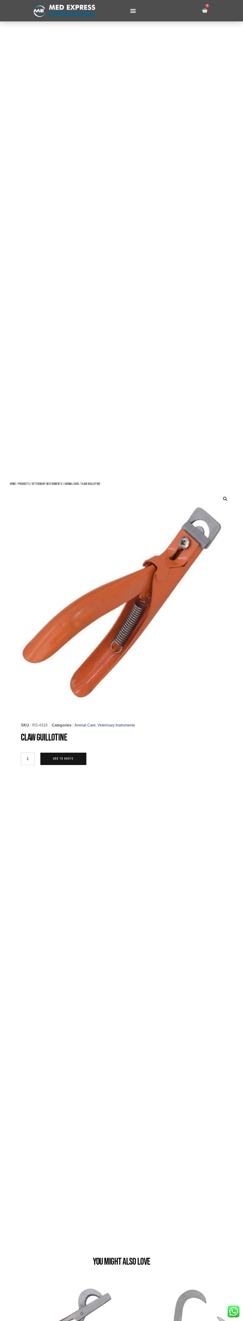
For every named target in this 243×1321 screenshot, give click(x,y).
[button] (132, 10)
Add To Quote (63, 758)
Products (24, 484)
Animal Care (72, 484)
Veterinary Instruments (47, 484)
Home (13, 484)
